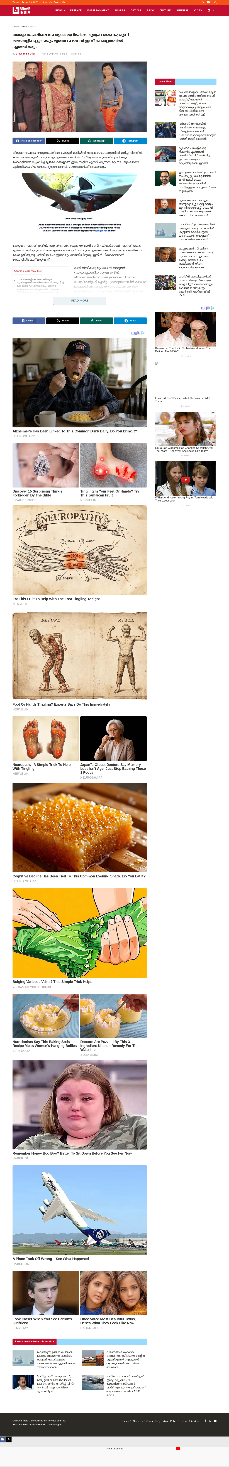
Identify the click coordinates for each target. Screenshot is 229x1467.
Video (198, 10)
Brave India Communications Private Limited (40, 1420)
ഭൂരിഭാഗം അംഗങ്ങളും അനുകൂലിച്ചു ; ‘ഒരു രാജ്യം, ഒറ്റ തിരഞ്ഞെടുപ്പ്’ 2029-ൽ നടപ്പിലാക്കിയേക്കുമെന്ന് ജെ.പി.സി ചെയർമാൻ (196, 208)
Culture (165, 10)
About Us (47, 2)
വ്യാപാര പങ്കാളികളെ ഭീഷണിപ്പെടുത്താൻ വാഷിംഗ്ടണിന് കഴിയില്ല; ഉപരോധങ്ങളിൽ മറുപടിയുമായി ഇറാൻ (195, 156)
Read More (79, 301)
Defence (76, 10)
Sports (120, 10)
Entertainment (98, 10)
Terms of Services (189, 1421)
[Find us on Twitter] (209, 1421)
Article (136, 10)
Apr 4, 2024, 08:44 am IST (55, 54)
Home (16, 26)
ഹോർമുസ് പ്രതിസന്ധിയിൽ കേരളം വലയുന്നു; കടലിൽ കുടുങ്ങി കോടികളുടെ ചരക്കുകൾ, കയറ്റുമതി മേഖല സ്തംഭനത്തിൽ (56, 1360)
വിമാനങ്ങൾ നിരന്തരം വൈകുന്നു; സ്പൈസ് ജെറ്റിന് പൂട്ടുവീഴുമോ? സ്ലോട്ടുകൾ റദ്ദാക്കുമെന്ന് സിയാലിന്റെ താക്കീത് (125, 1360)
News (58, 10)
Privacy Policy (169, 1421)
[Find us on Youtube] (215, 1421)
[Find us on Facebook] (205, 1421)
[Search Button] (215, 2)
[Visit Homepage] (21, 10)
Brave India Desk (25, 54)
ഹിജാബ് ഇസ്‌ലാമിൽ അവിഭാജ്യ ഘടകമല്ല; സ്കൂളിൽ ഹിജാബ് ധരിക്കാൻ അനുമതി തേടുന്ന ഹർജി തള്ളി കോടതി (197, 131)
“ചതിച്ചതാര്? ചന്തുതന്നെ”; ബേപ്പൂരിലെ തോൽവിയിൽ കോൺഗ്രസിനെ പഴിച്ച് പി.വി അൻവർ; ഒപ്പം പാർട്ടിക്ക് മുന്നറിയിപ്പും (55, 1384)
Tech (150, 10)
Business (182, 10)
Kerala (33, 26)
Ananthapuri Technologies (47, 1424)
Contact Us (59, 2)
